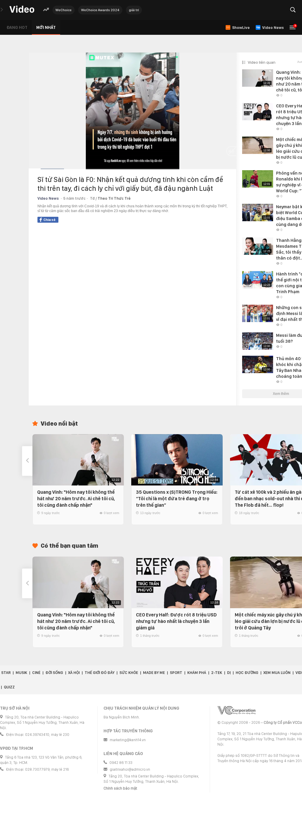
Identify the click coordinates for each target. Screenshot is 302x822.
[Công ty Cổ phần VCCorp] (236, 710)
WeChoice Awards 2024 (100, 10)
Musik (21, 672)
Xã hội (74, 672)
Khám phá (196, 672)
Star (6, 672)
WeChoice (63, 10)
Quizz (9, 687)
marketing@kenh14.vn (128, 740)
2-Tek (216, 672)
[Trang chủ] (21, 10)
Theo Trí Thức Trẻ (114, 198)
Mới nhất (46, 27)
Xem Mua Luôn (276, 672)
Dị (229, 672)
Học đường (247, 672)
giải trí (134, 10)
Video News (48, 198)
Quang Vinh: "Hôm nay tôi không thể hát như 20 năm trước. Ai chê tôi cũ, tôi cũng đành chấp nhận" (76, 498)
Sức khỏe (128, 672)
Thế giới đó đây (99, 672)
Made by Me (154, 672)
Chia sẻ (49, 220)
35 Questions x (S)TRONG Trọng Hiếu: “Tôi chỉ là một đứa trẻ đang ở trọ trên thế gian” (176, 498)
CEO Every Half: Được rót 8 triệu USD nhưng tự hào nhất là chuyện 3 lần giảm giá (176, 621)
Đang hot (16, 27)
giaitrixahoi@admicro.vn (130, 769)
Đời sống (54, 672)
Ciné (36, 672)
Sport (176, 672)
